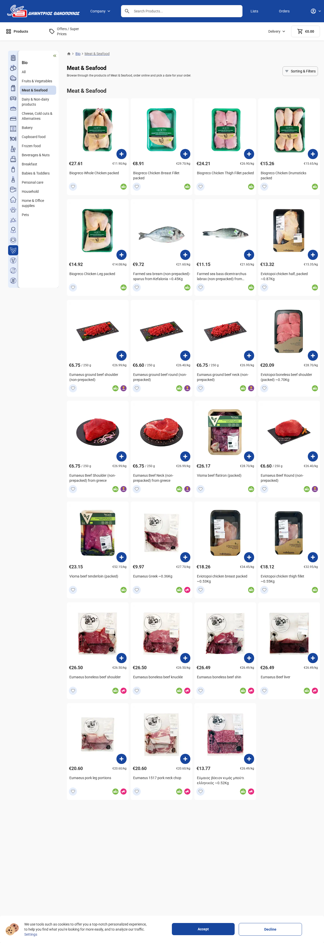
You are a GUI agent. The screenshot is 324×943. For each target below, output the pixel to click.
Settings (30, 934)
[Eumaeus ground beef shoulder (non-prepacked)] (121, 356)
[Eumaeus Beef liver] (313, 658)
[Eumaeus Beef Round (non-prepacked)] (313, 456)
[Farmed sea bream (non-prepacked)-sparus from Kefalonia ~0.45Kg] (185, 255)
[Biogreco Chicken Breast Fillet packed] (185, 154)
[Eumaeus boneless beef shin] (249, 658)
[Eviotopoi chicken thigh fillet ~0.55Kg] (313, 557)
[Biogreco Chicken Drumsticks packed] (313, 154)
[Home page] (69, 54)
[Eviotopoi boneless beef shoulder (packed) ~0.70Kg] (313, 356)
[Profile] (315, 11)
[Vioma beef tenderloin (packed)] (121, 557)
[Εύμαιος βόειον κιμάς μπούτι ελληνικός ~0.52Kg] (249, 759)
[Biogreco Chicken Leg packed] (121, 255)
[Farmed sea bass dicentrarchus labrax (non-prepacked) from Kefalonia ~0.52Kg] (249, 255)
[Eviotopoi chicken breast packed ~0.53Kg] (249, 557)
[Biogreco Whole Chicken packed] (121, 154)
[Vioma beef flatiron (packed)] (249, 456)
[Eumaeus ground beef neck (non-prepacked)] (249, 356)
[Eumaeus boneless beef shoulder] (121, 658)
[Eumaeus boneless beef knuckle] (185, 658)
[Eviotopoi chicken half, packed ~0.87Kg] (313, 255)
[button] (127, 11)
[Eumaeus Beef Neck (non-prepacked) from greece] (185, 456)
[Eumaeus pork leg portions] (121, 759)
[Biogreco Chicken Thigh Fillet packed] (249, 154)
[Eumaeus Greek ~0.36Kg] (185, 557)
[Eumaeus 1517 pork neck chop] (185, 759)
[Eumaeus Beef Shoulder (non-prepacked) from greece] (121, 456)
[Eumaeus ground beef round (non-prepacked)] (185, 356)
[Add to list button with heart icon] (73, 187)
